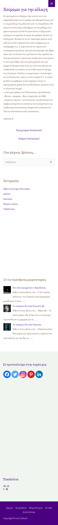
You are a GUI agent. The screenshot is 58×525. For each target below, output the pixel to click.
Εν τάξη (48, 507)
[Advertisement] (29, 243)
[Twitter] (15, 374)
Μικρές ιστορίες (10, 203)
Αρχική (9, 507)
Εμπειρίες (7, 198)
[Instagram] (23, 374)
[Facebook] (7, 374)
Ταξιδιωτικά (9, 209)
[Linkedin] (39, 374)
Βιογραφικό (20, 507)
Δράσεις (7, 193)
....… (23, 301)
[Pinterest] (31, 374)
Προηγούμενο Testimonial (29, 130)
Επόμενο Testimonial (29, 138)
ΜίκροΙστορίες (36, 507)
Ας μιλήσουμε (29, 512)
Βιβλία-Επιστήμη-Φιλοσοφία (16, 188)
